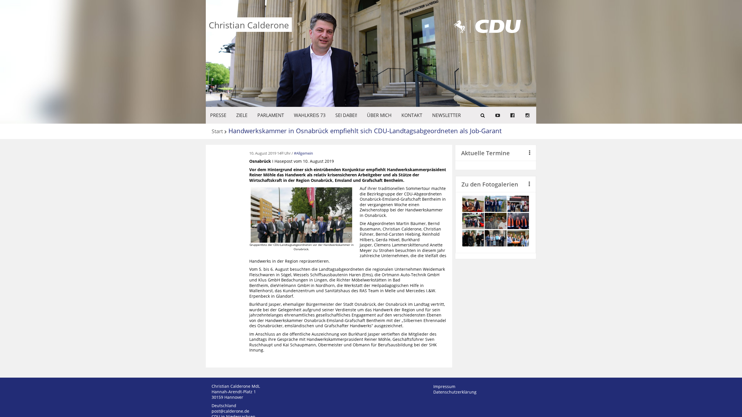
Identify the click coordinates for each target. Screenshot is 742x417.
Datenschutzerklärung (455, 392)
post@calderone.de (230, 411)
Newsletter (446, 115)
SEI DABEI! (346, 115)
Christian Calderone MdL (236, 386)
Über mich (379, 115)
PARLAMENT (270, 115)
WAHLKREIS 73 (309, 115)
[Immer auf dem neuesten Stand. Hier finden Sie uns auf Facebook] (512, 115)
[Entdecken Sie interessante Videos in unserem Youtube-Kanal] (497, 115)
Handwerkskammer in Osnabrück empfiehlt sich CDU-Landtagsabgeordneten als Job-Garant (365, 130)
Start (217, 132)
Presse (218, 115)
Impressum (444, 386)
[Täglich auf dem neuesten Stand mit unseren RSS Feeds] (527, 115)
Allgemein (304, 153)
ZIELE (242, 115)
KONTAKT (411, 115)
